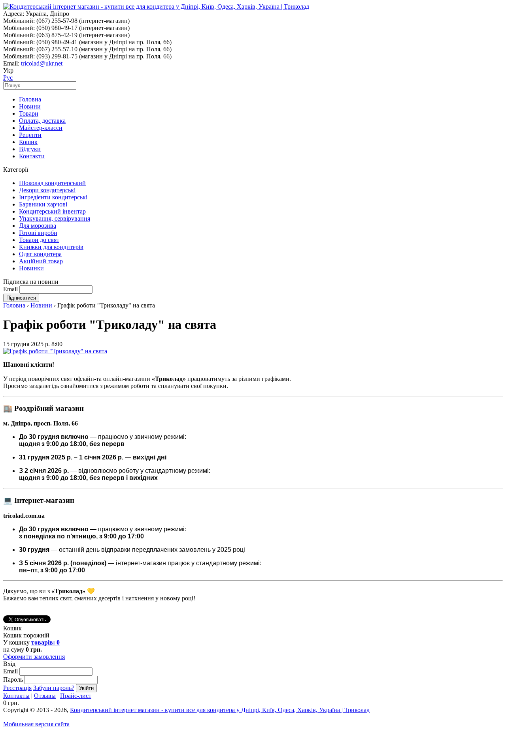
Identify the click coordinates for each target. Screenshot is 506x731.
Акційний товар (41, 261)
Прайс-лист (75, 695)
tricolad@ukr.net (41, 63)
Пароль (13, 679)
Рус (8, 77)
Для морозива (37, 225)
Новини (30, 106)
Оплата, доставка (42, 120)
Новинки (31, 268)
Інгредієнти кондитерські (53, 197)
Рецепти (30, 134)
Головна (30, 99)
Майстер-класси (40, 127)
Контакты (16, 695)
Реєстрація (17, 687)
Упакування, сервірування (54, 218)
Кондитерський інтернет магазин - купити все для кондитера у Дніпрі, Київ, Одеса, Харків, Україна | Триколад (220, 710)
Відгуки (30, 149)
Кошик (28, 142)
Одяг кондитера (40, 254)
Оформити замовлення (34, 656)
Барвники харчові (43, 204)
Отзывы (45, 695)
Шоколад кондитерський (52, 183)
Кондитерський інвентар (52, 211)
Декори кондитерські (47, 190)
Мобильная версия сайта (36, 724)
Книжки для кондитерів (51, 247)
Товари (28, 113)
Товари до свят (39, 239)
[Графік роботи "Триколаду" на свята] (55, 351)
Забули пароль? (53, 687)
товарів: (45, 642)
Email (10, 289)
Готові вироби (38, 232)
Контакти (32, 156)
